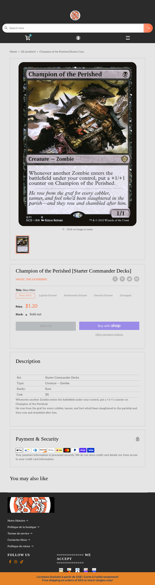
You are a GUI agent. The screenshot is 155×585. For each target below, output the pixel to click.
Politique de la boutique (22, 527)
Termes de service (19, 533)
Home (13, 51)
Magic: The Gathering (31, 279)
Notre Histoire (17, 520)
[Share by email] (136, 279)
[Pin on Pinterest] (122, 279)
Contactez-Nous (18, 540)
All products (28, 51)
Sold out (46, 326)
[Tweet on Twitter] (129, 279)
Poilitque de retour (19, 546)
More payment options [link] (109, 334)
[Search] (148, 28)
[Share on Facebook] (115, 279)
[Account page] (78, 38)
